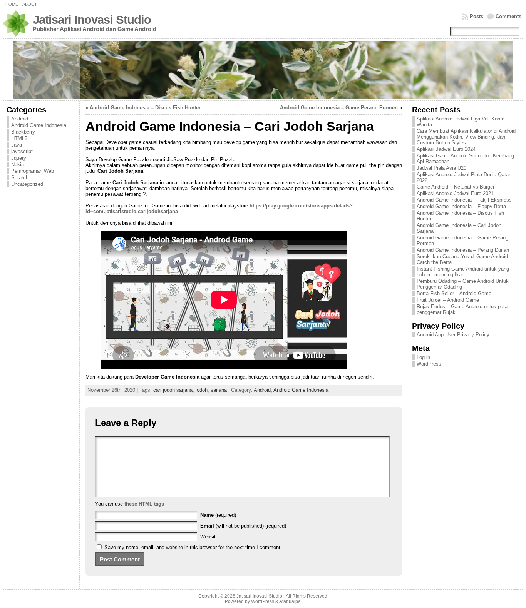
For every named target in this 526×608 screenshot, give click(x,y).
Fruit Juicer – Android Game (448, 300)
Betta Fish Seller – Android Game (454, 293)
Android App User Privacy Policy (453, 334)
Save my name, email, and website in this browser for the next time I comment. (193, 547)
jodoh (202, 390)
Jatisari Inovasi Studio (92, 20)
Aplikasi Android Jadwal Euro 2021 (455, 193)
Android (19, 119)
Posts (476, 16)
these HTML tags (144, 504)
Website (209, 537)
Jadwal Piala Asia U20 (441, 168)
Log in (423, 357)
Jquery (18, 158)
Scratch (19, 177)
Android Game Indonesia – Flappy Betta (461, 206)
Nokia (17, 164)
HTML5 (19, 138)
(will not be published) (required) (243, 526)
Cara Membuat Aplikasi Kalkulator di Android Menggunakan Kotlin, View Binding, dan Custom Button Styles (466, 136)
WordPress (429, 364)
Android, (263, 390)
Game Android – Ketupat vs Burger (455, 187)
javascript (22, 151)
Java (16, 145)
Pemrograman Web (32, 171)
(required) (218, 515)
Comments (508, 16)
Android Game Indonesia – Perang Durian (463, 250)
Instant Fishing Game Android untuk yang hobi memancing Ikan (463, 271)
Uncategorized (27, 184)
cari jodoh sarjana (173, 390)
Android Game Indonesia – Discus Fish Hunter (145, 107)
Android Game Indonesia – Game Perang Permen (339, 107)
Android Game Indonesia (38, 125)
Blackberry (23, 132)
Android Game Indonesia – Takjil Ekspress (464, 200)
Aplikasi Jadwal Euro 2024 (446, 149)
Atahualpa (290, 601)
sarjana (219, 390)
